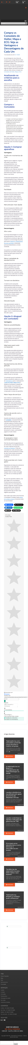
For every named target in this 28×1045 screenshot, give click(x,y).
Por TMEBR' (17, 54)
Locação (3, 992)
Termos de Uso (4, 982)
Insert (15, 1044)
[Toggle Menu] (25, 21)
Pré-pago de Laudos (5, 998)
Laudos (2, 990)
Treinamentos (4, 996)
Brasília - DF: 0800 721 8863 (7, 1012)
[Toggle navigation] (25, 8)
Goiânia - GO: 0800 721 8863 (7, 1008)
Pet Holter (3, 1000)
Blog (2, 978)
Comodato (3, 994)
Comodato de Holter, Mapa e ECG (12, 72)
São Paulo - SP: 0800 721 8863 (8, 1010)
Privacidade (3, 984)
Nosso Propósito (5, 976)
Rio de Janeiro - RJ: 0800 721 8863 (9, 1014)
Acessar (7, 694)
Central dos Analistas (5, 1002)
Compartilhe (20, 753)
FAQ (2, 980)
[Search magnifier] (26, 23)
